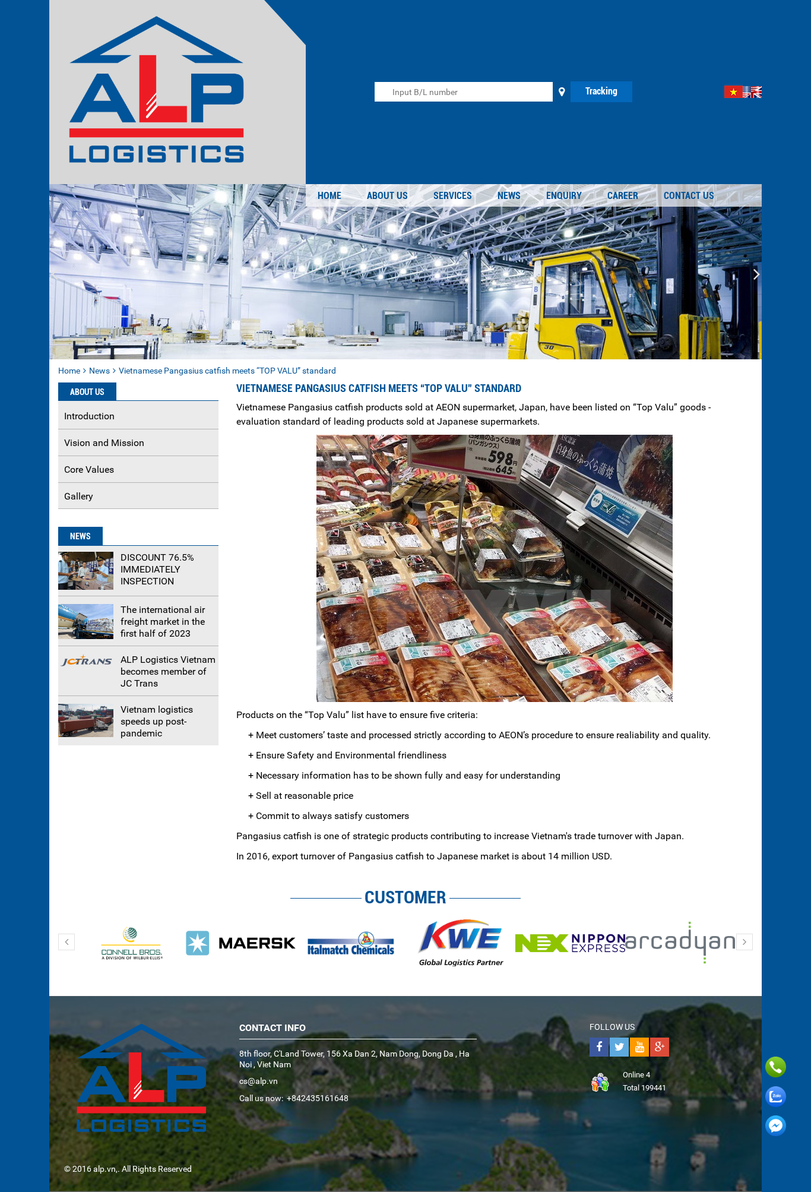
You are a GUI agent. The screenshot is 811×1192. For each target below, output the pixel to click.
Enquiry (564, 195)
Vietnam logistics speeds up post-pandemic (157, 721)
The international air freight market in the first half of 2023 (163, 621)
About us (387, 195)
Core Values (89, 469)
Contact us (689, 195)
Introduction (89, 416)
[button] (54, 274)
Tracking (601, 91)
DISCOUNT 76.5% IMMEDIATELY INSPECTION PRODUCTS (157, 575)
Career (622, 195)
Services (452, 195)
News (509, 195)
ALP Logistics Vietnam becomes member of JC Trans (168, 671)
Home (329, 195)
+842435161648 (318, 1098)
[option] (131, 942)
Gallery (78, 496)
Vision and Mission (104, 442)
